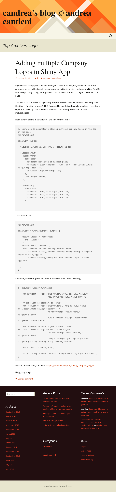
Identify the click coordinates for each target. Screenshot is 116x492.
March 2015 (10, 434)
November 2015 (12, 429)
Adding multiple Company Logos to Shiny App (51, 67)
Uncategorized (49, 455)
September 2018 (13, 412)
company (47, 78)
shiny (58, 78)
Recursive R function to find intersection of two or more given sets (94, 401)
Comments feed (87, 455)
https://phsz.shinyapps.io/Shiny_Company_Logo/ (70, 365)
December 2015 (12, 425)
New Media (47, 446)
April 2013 (10, 469)
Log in (83, 446)
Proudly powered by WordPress (58, 486)
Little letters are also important (56, 425)
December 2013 (12, 451)
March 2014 (10, 442)
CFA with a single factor (53, 420)
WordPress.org (87, 459)
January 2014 (11, 447)
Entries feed (86, 451)
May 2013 (9, 464)
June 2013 (10, 460)
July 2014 (9, 438)
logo (53, 78)
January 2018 (11, 420)
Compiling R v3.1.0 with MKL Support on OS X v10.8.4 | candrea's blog (92, 422)
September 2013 (13, 456)
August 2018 (11, 416)
